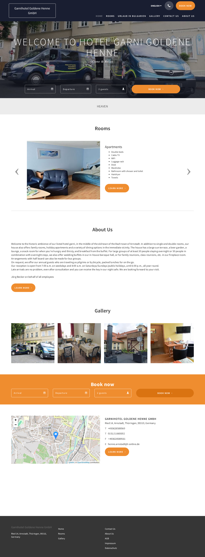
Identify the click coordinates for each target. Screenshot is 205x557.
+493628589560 (116, 428)
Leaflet (71, 462)
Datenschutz (111, 548)
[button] (15, 172)
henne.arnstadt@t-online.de (123, 444)
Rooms (61, 533)
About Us (109, 533)
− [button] (16, 425)
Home (61, 528)
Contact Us (110, 528)
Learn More (115, 188)
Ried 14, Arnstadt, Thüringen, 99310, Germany (130, 423)
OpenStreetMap (83, 462)
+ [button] (16, 420)
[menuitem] (100, 16)
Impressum (110, 543)
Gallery (61, 538)
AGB (107, 538)
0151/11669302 (116, 433)
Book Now (154, 89)
